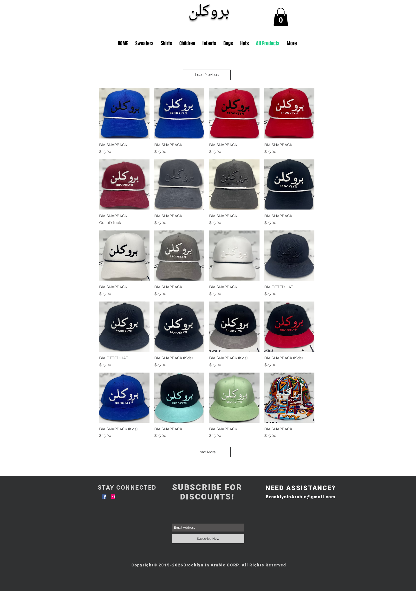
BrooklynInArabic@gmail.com (301, 496)
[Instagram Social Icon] (113, 496)
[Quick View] (124, 113)
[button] (280, 17)
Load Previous (207, 74)
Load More (207, 452)
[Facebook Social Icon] (104, 496)
